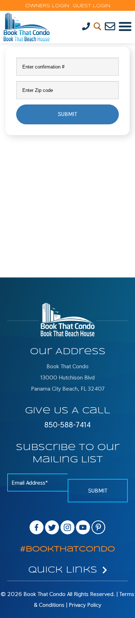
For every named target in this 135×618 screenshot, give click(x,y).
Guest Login (89, 6)
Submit (67, 114)
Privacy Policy (85, 605)
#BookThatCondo (67, 549)
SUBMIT (97, 490)
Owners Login (47, 6)
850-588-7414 (67, 425)
